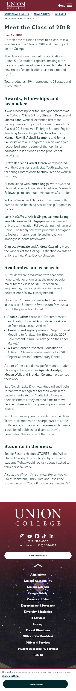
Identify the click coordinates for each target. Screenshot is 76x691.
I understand (36, 684)
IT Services (38, 618)
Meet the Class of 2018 (17, 18)
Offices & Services (38, 642)
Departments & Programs (38, 605)
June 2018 (60, 14)
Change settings (11, 675)
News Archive (42, 14)
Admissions (38, 574)
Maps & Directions (38, 630)
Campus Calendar (38, 587)
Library (38, 624)
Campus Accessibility (38, 581)
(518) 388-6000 (38, 541)
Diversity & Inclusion (38, 611)
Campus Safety (38, 593)
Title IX (38, 655)
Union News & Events (16, 14)
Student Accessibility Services (38, 648)
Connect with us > (38, 555)
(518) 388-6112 (46, 545)
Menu (61, 5)
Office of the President (38, 636)
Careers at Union (38, 599)
